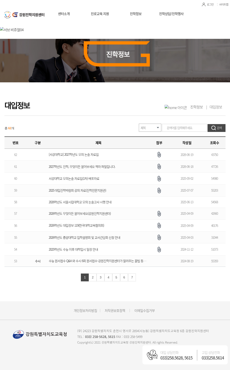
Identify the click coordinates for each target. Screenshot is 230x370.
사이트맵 (223, 4)
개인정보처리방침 (85, 310)
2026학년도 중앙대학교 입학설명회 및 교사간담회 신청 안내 (84, 237)
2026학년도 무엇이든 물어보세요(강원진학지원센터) (80, 213)
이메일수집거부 (144, 310)
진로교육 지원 (100, 13)
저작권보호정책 (115, 310)
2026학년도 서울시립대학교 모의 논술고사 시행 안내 (80, 202)
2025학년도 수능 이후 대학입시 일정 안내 (73, 249)
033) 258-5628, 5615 (100, 336)
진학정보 (136, 13)
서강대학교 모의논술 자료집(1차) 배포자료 (74, 178)
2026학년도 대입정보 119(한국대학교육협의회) (76, 225)
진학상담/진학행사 (171, 13)
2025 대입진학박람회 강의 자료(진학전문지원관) (77, 190)
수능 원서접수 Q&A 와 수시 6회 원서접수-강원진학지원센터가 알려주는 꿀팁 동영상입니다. (103, 260)
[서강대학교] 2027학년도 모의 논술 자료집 (74, 154)
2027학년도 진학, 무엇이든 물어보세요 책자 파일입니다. (82, 166)
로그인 (210, 4)
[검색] (217, 128)
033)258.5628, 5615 (176, 358)
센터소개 (64, 13)
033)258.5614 (213, 358)
